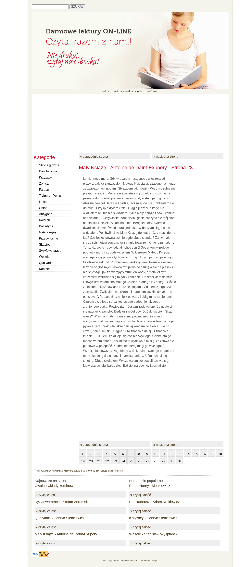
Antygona (45, 214)
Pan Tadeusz (48, 171)
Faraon (44, 189)
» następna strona (165, 156)
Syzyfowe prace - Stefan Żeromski (62, 502)
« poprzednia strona (94, 156)
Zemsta (44, 183)
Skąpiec (44, 244)
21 (99, 461)
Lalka (43, 201)
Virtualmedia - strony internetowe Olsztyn (139, 560)
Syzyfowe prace (50, 250)
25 (131, 461)
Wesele (44, 256)
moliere (120, 471)
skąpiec (112, 471)
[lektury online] (130, 87)
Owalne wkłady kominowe (55, 486)
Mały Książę (47, 232)
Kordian (44, 220)
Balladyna (46, 226)
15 (196, 454)
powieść (90, 470)
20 (91, 461)
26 (139, 461)
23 (115, 461)
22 (107, 461)
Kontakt (44, 269)
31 (180, 461)
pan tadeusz (101, 471)
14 (188, 454)
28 (155, 461)
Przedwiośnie (48, 238)
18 (220, 454)
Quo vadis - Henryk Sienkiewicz (59, 518)
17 (212, 454)
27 (147, 461)
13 (180, 454)
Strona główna (49, 165)
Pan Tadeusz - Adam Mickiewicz (154, 502)
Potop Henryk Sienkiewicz (149, 486)
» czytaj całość (46, 495)
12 (171, 454)
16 (204, 454)
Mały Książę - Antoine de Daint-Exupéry (66, 534)
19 (83, 461)
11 (163, 454)
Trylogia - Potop (50, 195)
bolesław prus (77, 470)
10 (155, 454)
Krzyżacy (45, 177)
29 (163, 461)
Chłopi (43, 208)
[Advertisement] (130, 121)
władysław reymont (50, 471)
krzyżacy (64, 471)
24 (123, 461)
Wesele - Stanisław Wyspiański (153, 534)
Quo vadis (46, 263)
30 (171, 461)
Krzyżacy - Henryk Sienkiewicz (153, 518)
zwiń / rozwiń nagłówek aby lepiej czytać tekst (130, 91)
